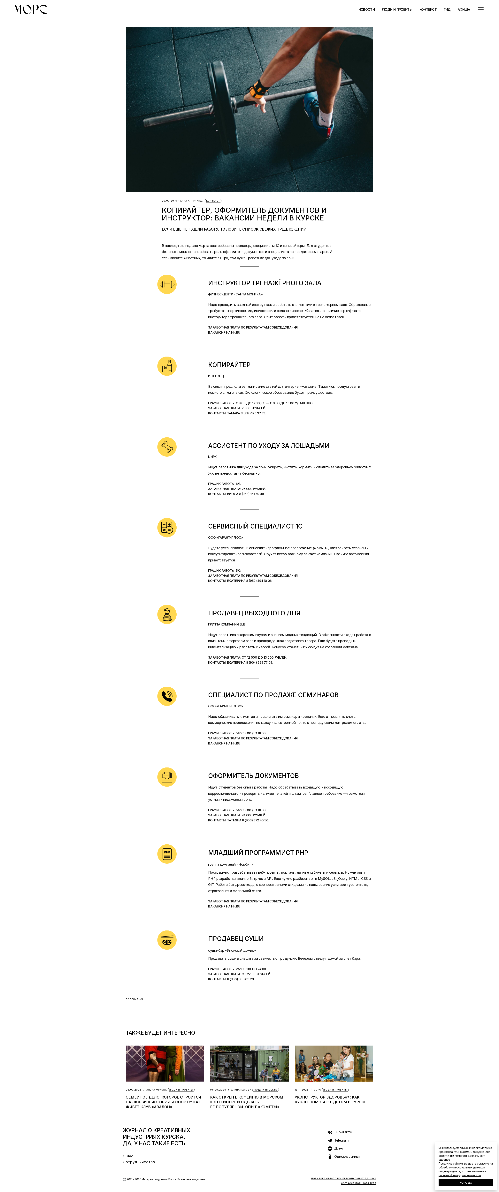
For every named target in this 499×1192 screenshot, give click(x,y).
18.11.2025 (302, 1090)
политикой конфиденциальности (460, 1175)
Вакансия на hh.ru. (224, 332)
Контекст (213, 200)
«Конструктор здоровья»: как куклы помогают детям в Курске (330, 1099)
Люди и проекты (181, 1089)
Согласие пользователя (358, 1183)
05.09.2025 (218, 1090)
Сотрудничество (139, 1162)
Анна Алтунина (191, 201)
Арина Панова (241, 1090)
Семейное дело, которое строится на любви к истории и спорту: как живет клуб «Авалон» (163, 1102)
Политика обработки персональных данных (343, 1178)
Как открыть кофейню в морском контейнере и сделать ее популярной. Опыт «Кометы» (246, 1102)
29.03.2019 (169, 201)
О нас (128, 1156)
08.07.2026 (134, 1090)
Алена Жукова (156, 1090)
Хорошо (466, 1182)
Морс (317, 1090)
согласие (483, 1163)
